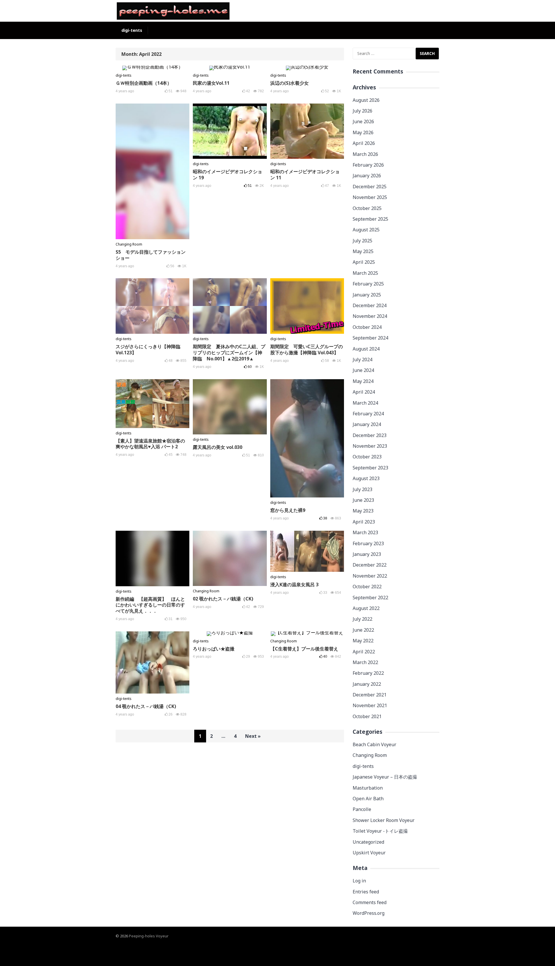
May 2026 (363, 132)
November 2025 (370, 197)
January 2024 (367, 424)
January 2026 (367, 175)
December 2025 (369, 186)
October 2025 (367, 208)
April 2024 (364, 392)
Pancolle (362, 809)
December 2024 (369, 305)
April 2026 (364, 143)
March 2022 (365, 662)
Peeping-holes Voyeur (149, 936)
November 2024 (370, 316)
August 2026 (366, 100)
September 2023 (370, 467)
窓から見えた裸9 (287, 510)
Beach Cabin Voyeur (374, 744)
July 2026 (362, 111)
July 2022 (362, 619)
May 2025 (363, 251)
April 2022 (364, 651)
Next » (253, 736)
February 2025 (368, 284)
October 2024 (367, 327)
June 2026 (363, 121)
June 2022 (363, 630)
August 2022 (366, 608)
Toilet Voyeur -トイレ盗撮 (380, 831)
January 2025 (367, 295)
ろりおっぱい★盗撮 (213, 649)
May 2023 (363, 511)
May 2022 (363, 640)
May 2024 (363, 381)
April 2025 (364, 262)
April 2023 (364, 522)
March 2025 (365, 273)
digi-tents (131, 30)
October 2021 (367, 716)
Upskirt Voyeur (369, 852)
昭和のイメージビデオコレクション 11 (305, 174)
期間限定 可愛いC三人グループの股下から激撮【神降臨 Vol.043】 (306, 349)
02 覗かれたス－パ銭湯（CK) (223, 599)
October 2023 (367, 456)
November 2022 (370, 576)
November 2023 (370, 446)
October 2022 (367, 586)
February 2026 (368, 165)
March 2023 (365, 532)
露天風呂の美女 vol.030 (217, 447)
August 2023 (366, 478)
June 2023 (363, 500)
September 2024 (370, 338)
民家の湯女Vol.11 (211, 83)
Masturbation (368, 788)
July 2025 (362, 240)
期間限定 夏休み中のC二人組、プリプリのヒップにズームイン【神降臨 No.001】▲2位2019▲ (229, 352)
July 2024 (362, 359)
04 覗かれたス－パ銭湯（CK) (146, 706)
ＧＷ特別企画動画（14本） (144, 83)
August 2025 (366, 229)
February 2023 (368, 543)
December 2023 (369, 435)
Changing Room (129, 244)
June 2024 (363, 370)
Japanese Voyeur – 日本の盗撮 (385, 777)
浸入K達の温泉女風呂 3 (294, 584)
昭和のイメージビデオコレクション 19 (227, 174)
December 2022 (369, 565)
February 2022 (368, 673)
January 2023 (367, 554)
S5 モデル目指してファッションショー (151, 255)
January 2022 (367, 684)
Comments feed (369, 902)
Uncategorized (368, 842)
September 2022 (370, 597)
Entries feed (366, 891)
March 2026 (365, 154)
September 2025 (370, 219)
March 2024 (365, 403)
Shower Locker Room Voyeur (384, 820)
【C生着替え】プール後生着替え (304, 649)
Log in (359, 880)
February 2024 (368, 413)
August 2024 (366, 349)
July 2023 (362, 489)
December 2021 (369, 695)
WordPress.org (368, 913)
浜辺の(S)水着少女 (289, 83)
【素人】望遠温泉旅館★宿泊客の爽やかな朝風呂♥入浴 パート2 (150, 444)
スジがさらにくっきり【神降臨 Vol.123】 (148, 349)
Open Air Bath (368, 798)
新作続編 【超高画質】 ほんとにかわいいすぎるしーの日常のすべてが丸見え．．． (150, 605)
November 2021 (370, 705)
